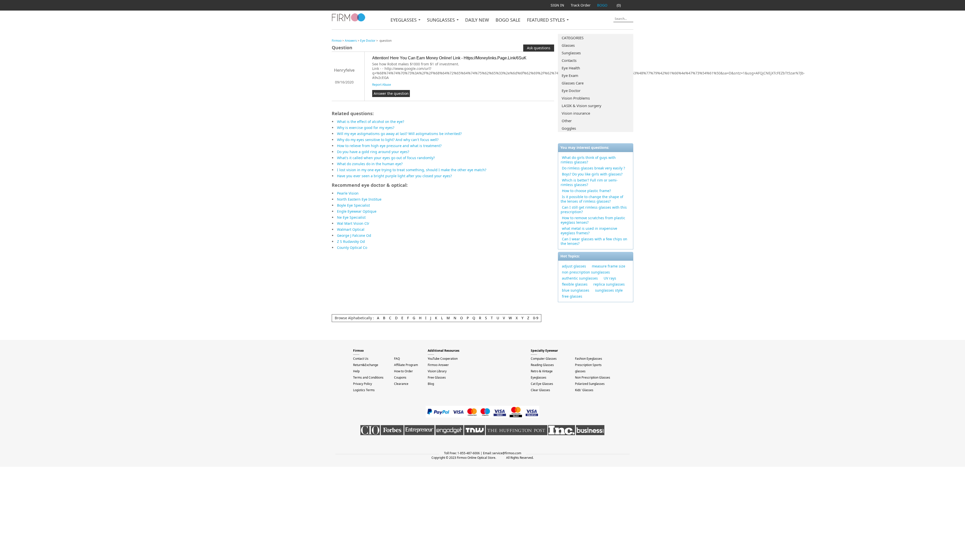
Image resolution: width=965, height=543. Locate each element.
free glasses (572, 296)
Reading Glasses (542, 365)
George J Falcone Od (354, 235)
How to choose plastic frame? (586, 190)
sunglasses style (609, 290)
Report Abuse (381, 84)
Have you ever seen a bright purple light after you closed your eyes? (394, 175)
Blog (431, 384)
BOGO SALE (508, 20)
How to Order (403, 371)
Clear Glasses (540, 390)
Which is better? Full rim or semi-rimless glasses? (589, 182)
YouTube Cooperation (443, 358)
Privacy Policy (362, 384)
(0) (619, 5)
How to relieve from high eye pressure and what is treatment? (389, 145)
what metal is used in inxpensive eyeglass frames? (589, 230)
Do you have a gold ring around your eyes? (373, 151)
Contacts (569, 60)
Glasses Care (573, 82)
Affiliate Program (406, 365)
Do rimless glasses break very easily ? (593, 168)
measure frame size (608, 266)
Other (567, 120)
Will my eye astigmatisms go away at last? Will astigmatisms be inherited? (399, 133)
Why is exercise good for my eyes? (365, 127)
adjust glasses (574, 266)
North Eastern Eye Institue (359, 199)
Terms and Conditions (368, 377)
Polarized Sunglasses (590, 384)
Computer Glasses (544, 358)
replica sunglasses (609, 284)
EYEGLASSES (404, 20)
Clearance (401, 384)
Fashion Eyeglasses (588, 358)
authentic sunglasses (580, 278)
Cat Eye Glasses (542, 384)
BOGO (602, 5)
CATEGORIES (573, 37)
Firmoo (337, 40)
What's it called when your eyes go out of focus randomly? (386, 157)
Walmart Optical (350, 229)
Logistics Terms (364, 390)
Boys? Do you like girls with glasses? (592, 174)
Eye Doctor (571, 90)
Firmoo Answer (438, 365)
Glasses (568, 45)
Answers (351, 40)
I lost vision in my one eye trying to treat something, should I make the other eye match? (411, 169)
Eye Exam (570, 75)
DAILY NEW (477, 20)
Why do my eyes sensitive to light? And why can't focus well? (388, 139)
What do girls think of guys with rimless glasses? (588, 159)
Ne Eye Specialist (351, 217)
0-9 (535, 317)
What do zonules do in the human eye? (370, 163)
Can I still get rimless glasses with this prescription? (594, 209)
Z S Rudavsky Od (351, 241)
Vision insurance (576, 113)
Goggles (569, 128)
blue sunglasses (575, 290)
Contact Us (360, 358)
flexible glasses (575, 284)
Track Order (581, 5)
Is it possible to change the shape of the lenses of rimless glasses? (592, 199)
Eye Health (571, 67)
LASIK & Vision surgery (581, 105)
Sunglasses (571, 52)
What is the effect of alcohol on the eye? (370, 121)
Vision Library (437, 371)
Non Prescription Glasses (592, 377)
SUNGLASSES (441, 20)
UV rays (610, 278)
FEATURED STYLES (546, 20)
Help (356, 371)
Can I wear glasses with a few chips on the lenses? (594, 241)
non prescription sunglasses (586, 272)
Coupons (400, 377)
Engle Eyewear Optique (356, 211)
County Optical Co (352, 247)
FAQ (397, 358)
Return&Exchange (365, 365)
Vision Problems (576, 98)
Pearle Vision (348, 193)
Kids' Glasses (584, 390)
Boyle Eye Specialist (353, 205)
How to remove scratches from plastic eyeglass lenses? (593, 220)
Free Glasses (437, 377)
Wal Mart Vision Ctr (353, 223)
